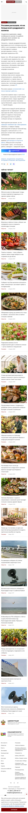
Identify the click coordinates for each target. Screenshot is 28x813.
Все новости (4, 742)
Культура (3, 758)
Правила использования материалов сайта (19, 773)
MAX (23, 154)
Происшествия (4, 753)
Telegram (17, 783)
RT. (16, 85)
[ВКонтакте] (4, 164)
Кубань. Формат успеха (21, 758)
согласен (14, 809)
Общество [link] (3, 198)
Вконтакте (11, 783)
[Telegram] (10, 164)
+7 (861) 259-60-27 (14, 791)
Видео (2, 763)
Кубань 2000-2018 (19, 755)
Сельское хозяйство (6, 768)
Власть (3, 748)
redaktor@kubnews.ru (14, 793)
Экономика (4, 750)
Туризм (3, 766)
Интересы (3, 771)
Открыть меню (2, 2)
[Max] (14, 164)
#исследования (20, 160)
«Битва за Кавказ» (20, 745)
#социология (11, 159)
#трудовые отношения (8, 160)
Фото (2, 760)
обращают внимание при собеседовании (13, 124)
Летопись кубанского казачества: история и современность (20, 749)
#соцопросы (19, 159)
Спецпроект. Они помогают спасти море (21, 764)
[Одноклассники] (7, 164)
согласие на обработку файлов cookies (12, 806)
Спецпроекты (18, 753)
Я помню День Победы (21, 760)
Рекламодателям (19, 769)
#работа (3, 159)
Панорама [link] (3, 349)
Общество (4, 22)
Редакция (17, 767)
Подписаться (15, 150)
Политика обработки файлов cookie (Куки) (20, 778)
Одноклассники (14, 783)
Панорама (17, 742)
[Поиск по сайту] (26, 2)
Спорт (2, 755)
